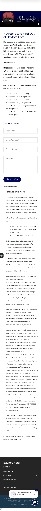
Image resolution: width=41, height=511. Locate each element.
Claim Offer (12, 179)
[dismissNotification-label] (36, 490)
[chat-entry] (35, 502)
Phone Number (12, 149)
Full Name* (10, 131)
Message (9, 158)
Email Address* (12, 140)
